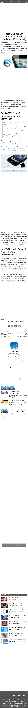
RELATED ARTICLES (7, 386)
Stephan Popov (14, 351)
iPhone (17, 321)
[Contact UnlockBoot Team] (24, 695)
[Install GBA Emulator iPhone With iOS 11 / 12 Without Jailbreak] (4, 605)
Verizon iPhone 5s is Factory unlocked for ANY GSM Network (21, 335)
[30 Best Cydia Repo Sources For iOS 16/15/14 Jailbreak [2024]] (4, 641)
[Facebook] (10, 354)
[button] (26, 2)
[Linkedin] (14, 354)
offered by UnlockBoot (10, 149)
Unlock (22, 321)
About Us (5, 699)
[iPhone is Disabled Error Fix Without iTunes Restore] (4, 635)
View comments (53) (14, 545)
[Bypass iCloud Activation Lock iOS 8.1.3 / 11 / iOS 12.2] (4, 629)
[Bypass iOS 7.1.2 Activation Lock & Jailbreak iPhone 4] (4, 617)
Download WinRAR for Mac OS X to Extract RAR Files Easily (7, 335)
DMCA (8, 701)
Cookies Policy (22, 699)
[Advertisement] (14, 18)
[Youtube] (19, 695)
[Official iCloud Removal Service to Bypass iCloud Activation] (4, 611)
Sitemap (13, 701)
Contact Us (20, 701)
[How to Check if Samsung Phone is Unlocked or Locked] (4, 623)
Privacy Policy (12, 699)
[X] (18, 354)
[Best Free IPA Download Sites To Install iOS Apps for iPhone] (4, 599)
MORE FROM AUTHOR (8, 389)
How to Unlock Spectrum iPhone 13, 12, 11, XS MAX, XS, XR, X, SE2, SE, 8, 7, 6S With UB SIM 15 (18, 411)
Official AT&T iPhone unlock (8, 266)
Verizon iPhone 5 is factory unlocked (13, 244)
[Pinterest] (14, 695)
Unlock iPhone (10, 321)
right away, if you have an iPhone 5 (10, 282)
